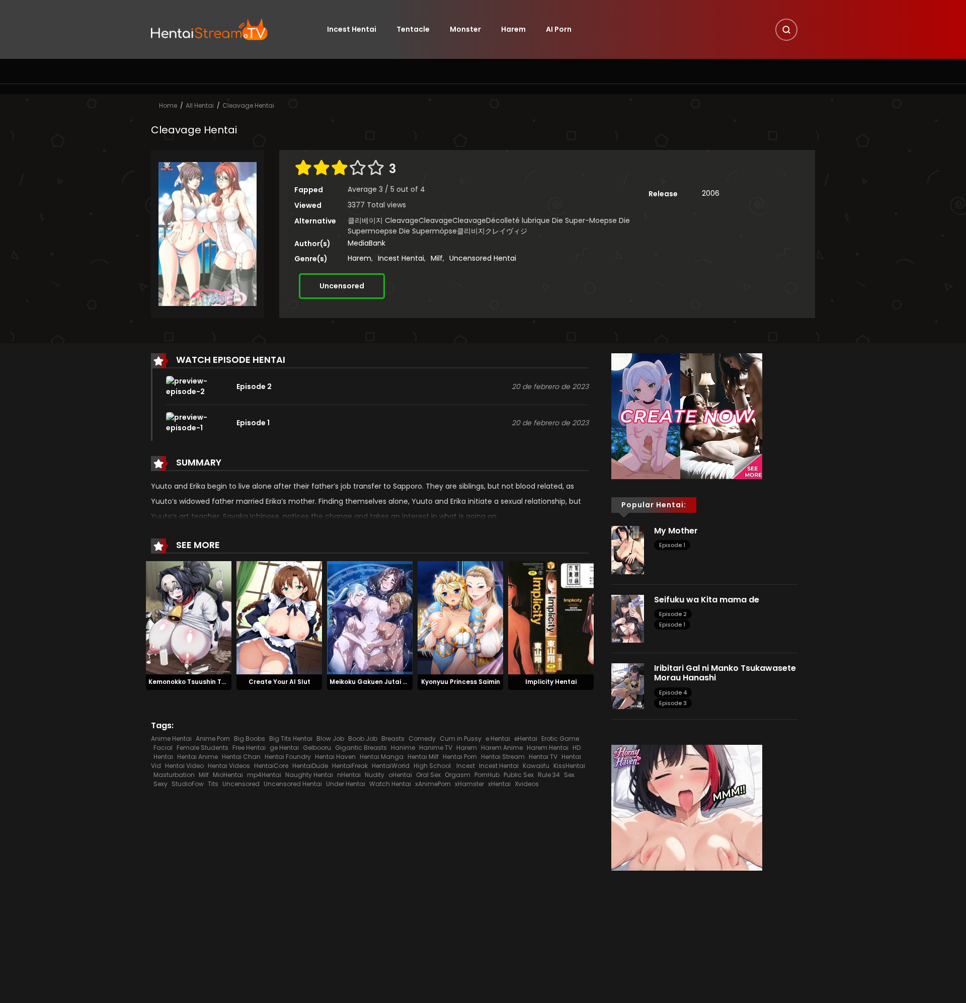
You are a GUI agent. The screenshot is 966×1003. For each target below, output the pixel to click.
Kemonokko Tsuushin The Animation (206, 681)
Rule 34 (549, 774)
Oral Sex (428, 774)
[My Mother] (627, 550)
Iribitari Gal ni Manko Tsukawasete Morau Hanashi (725, 672)
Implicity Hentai (551, 681)
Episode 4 (673, 692)
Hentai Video (184, 765)
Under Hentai (345, 784)
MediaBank (366, 243)
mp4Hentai (264, 774)
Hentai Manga (382, 756)
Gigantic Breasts (361, 747)
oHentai (400, 774)
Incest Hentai (351, 29)
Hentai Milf (423, 756)
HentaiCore (271, 765)
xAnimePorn (433, 784)
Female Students (202, 747)
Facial (163, 747)
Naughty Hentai (309, 774)
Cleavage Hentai (248, 105)
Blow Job (330, 738)
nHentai (349, 774)
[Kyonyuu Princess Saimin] (460, 617)
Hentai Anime (197, 756)
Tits (213, 784)
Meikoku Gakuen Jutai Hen (372, 681)
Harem (513, 29)
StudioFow (188, 784)
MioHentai (228, 774)
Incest (465, 765)
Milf (437, 258)
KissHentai (569, 765)
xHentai (499, 784)
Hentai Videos (229, 765)
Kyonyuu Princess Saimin (460, 681)
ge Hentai (284, 747)
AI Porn (559, 29)
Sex (569, 774)
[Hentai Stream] (209, 29)
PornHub (487, 774)
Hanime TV (435, 747)
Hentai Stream (503, 756)
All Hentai (200, 105)
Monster (465, 29)
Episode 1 (672, 545)
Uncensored (341, 286)
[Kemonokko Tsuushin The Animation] (188, 617)
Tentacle (413, 29)
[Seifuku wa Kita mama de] (627, 618)
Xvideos (527, 784)
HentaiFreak (350, 765)
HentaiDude (310, 765)
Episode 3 (673, 703)
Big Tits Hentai (290, 738)
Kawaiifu (536, 765)
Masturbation (174, 774)
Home (168, 105)
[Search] (786, 30)
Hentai (163, 756)
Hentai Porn (460, 756)
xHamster (469, 784)
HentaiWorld (391, 765)
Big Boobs (249, 738)
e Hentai (498, 738)
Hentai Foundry (288, 756)
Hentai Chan (241, 756)
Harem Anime (502, 747)
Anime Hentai (171, 738)
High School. (433, 765)
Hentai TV (543, 756)
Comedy (422, 738)
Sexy (160, 784)
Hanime (403, 747)
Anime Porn (213, 738)
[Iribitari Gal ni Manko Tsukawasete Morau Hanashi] (627, 685)
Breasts (393, 738)
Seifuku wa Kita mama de (706, 599)
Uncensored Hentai (482, 258)
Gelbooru (317, 747)
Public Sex (519, 774)
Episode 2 (673, 614)
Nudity (374, 774)
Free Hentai (249, 747)
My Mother (676, 530)
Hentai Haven (335, 756)
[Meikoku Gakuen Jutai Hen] (370, 617)
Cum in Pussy (460, 738)
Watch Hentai (390, 784)
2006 (710, 193)
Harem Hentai (548, 747)
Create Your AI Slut (279, 681)
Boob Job (362, 738)
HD (577, 747)
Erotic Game (560, 738)
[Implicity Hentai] (551, 617)
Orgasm (457, 774)
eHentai (525, 738)
